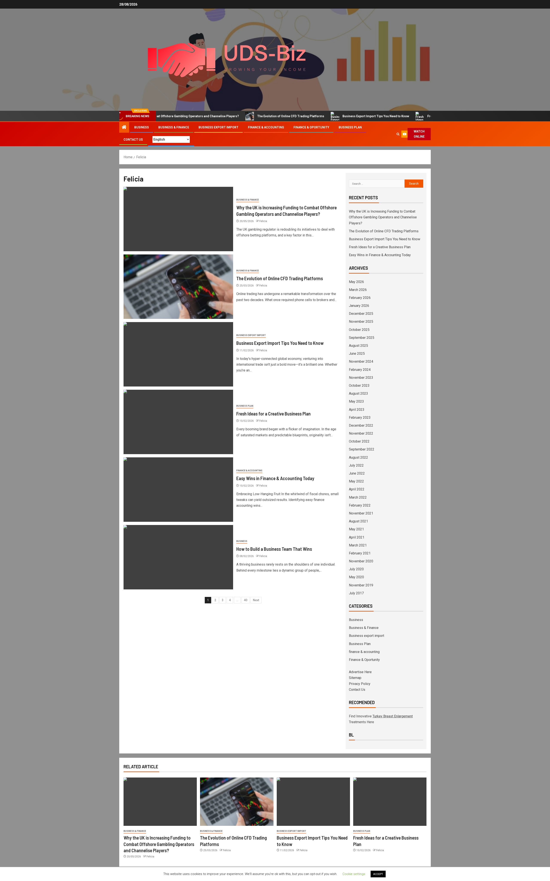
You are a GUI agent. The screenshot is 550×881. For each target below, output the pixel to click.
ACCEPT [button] (378, 874)
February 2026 (360, 298)
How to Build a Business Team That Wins (274, 549)
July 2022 (356, 465)
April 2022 (356, 489)
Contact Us (133, 139)
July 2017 (356, 593)
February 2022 (360, 505)
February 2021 (360, 553)
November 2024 (361, 361)
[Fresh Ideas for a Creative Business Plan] (178, 422)
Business (141, 127)
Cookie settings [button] (353, 874)
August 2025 (358, 346)
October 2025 (359, 330)
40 (245, 600)
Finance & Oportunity (311, 127)
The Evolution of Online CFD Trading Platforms (264, 116)
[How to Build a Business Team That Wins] (178, 557)
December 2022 (361, 425)
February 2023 (360, 417)
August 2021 (358, 521)
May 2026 (356, 282)
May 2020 (356, 577)
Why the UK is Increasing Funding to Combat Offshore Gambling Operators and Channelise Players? (383, 217)
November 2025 (361, 322)
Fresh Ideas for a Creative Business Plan (429, 116)
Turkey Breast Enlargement (393, 716)
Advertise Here (360, 672)
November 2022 (361, 433)
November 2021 (361, 513)
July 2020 (356, 569)
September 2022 (361, 449)
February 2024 (360, 370)
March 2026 (358, 290)
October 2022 (359, 441)
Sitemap (355, 678)
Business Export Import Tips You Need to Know (349, 116)
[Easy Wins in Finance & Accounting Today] (178, 489)
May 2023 (356, 401)
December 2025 (361, 314)
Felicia (263, 221)
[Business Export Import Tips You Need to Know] (178, 354)
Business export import (218, 127)
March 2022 (358, 497)
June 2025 (357, 353)
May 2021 (356, 529)
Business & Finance (173, 127)
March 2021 (358, 545)
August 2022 (358, 457)
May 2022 (356, 481)
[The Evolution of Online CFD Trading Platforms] (178, 286)
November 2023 (361, 378)
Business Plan (350, 127)
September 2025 (361, 338)
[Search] (398, 134)
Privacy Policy (359, 684)
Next (256, 600)
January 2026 (359, 306)
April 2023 (356, 410)
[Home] (124, 128)
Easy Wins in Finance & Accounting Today (275, 478)
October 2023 (359, 385)
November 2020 (361, 561)
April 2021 (356, 537)
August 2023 (358, 393)
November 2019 (361, 585)
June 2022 (357, 473)
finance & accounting (266, 127)
